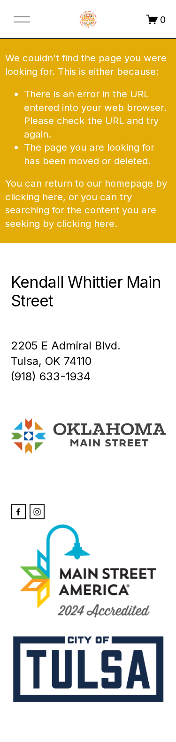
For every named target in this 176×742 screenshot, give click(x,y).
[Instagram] (37, 511)
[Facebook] (18, 511)
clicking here (34, 197)
